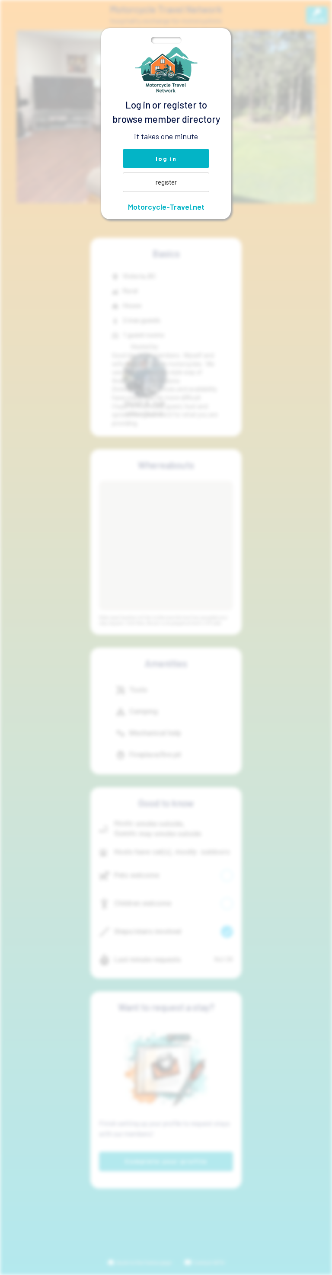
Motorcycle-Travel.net (166, 207)
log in (166, 158)
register (166, 182)
